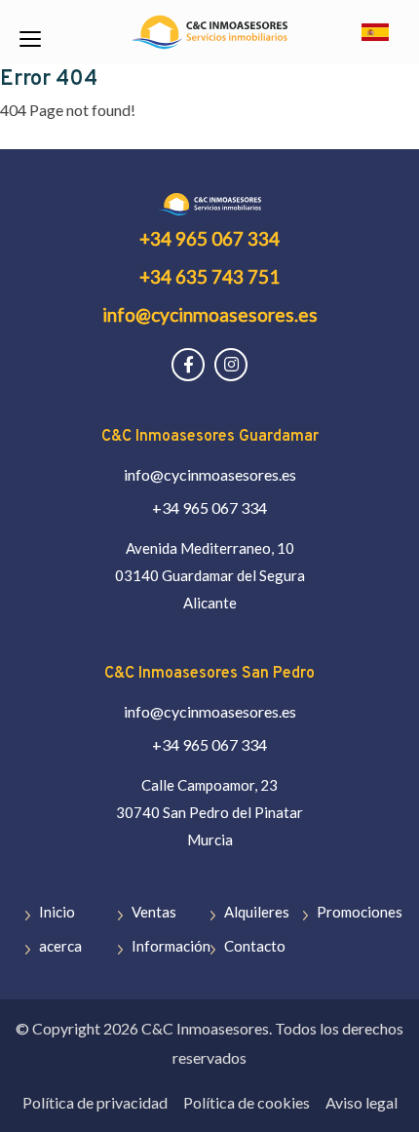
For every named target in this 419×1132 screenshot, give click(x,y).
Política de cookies (246, 1102)
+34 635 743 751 (209, 276)
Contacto (255, 946)
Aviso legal (361, 1102)
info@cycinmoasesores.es (210, 314)
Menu (28, 38)
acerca (60, 946)
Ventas (154, 911)
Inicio (57, 911)
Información (171, 946)
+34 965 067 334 (209, 238)
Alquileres (256, 911)
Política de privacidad (95, 1102)
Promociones (359, 911)
